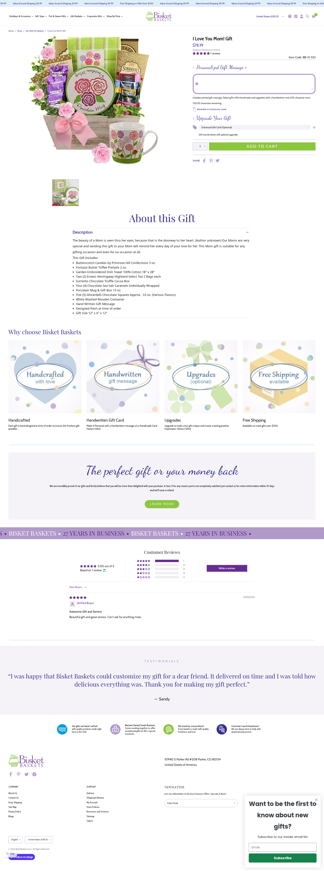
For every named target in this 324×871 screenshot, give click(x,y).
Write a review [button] (227, 568)
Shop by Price (113, 16)
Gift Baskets (76, 16)
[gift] (295, 16)
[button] (201, 53)
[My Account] (301, 16)
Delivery (90, 793)
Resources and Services (98, 811)
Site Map (12, 807)
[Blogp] (36, 774)
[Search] (307, 16)
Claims (90, 820)
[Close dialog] (316, 800)
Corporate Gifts (94, 16)
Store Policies (93, 807)
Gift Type (39, 16)
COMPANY (13, 787)
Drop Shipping (15, 802)
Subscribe (283, 858)
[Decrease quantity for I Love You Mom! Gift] (195, 146)
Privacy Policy (14, 811)
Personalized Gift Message (218, 67)
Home (11, 31)
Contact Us (13, 797)
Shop (19, 31)
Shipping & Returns (95, 797)
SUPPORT (91, 787)
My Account (92, 802)
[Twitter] (28, 774)
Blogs (11, 816)
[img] (77, 597)
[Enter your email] (234, 803)
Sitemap (90, 816)
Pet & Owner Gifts (57, 16)
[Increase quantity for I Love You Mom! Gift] (204, 146)
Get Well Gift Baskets (35, 31)
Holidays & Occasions (20, 16)
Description (83, 232)
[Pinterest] (20, 774)
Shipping (197, 49)
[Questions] (289, 16)
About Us (12, 793)
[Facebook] (12, 774)
